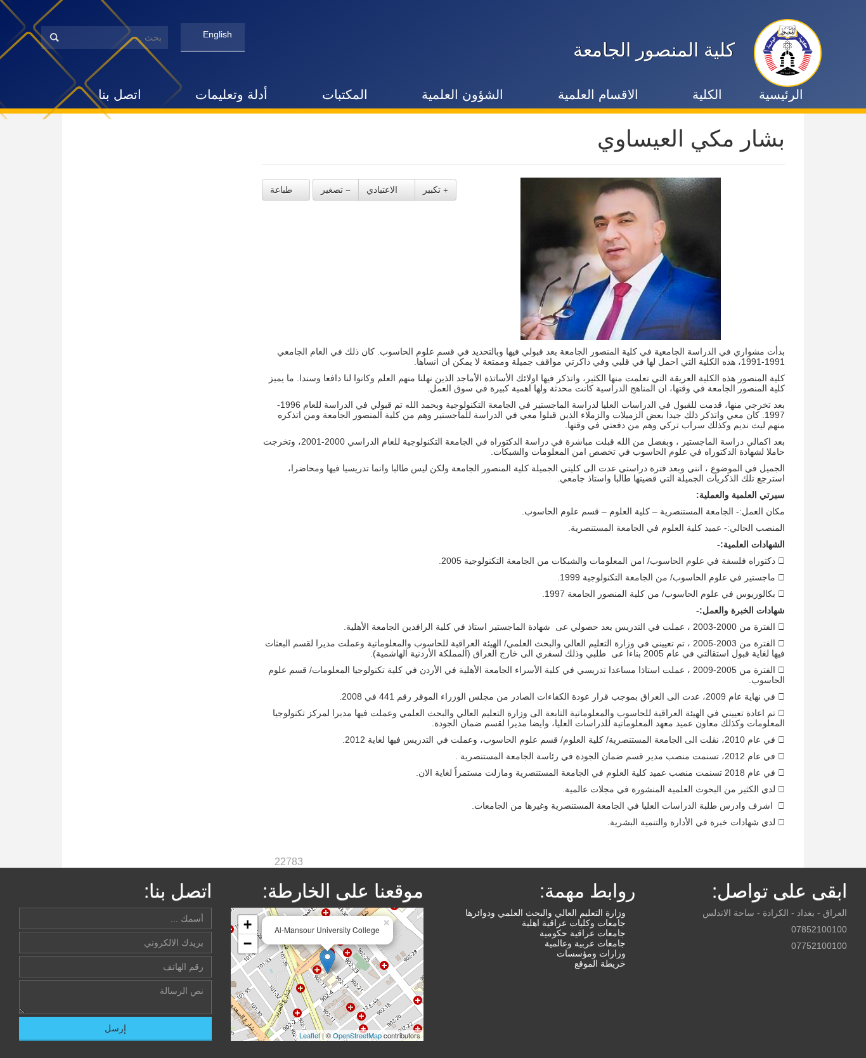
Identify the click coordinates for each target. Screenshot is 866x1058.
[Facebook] (839, 964)
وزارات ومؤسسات (592, 953)
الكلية (707, 94)
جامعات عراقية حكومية (584, 933)
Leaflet (309, 1035)
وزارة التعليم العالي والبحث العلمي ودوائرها (546, 913)
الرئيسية (781, 94)
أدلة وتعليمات (231, 94)
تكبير (433, 190)
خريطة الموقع (601, 963)
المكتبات (345, 94)
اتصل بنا (119, 94)
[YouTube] (824, 964)
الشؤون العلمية (462, 94)
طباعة (282, 190)
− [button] (247, 943)
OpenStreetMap (357, 1035)
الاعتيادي (383, 190)
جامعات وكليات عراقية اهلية (575, 923)
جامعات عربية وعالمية (586, 943)
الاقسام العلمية (598, 94)
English (216, 34)
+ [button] (247, 924)
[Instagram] (809, 964)
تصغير (333, 190)
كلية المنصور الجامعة (654, 49)
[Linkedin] (793, 964)
